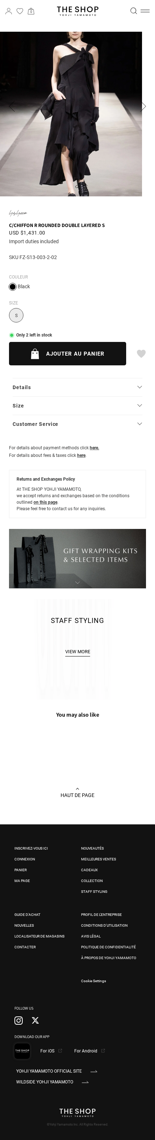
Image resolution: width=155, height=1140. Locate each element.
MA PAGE (22, 881)
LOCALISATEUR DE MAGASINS (39, 936)
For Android (86, 1051)
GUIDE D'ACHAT (27, 915)
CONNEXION (24, 859)
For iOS (48, 1051)
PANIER (20, 870)
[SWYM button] (141, 353)
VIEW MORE (77, 651)
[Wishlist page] (20, 11)
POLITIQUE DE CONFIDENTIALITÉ (108, 947)
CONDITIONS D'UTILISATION (104, 925)
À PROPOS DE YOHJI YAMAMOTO (108, 958)
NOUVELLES (24, 925)
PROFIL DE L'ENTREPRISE (101, 915)
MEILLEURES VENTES (98, 859)
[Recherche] (133, 11)
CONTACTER (25, 947)
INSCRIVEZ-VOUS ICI (31, 848)
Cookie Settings (93, 981)
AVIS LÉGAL (91, 936)
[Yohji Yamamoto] (18, 213)
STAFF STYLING (94, 892)
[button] (145, 11)
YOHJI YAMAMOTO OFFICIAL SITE (49, 1071)
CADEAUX (89, 870)
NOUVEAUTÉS (92, 848)
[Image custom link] (77, 584)
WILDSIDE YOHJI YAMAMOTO (44, 1082)
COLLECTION (92, 881)
